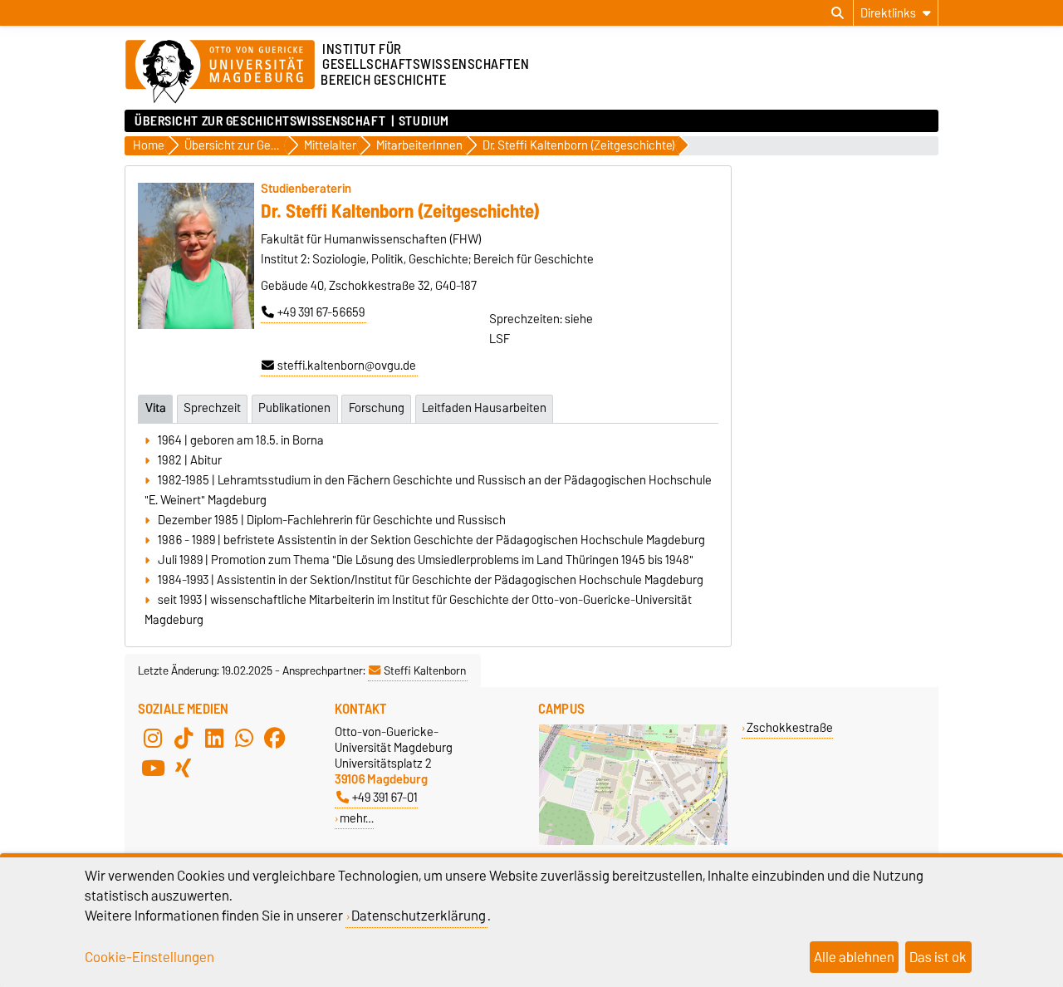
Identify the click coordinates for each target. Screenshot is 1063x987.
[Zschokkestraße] (633, 841)
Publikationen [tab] (294, 408)
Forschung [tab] (376, 408)
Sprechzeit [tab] (212, 408)
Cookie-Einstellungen (149, 957)
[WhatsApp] (244, 739)
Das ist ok (938, 957)
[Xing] (183, 768)
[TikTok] (183, 739)
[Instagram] (153, 739)
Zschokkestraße (790, 727)
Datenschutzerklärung (418, 915)
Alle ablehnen (854, 957)
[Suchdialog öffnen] (837, 13)
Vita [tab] (155, 408)
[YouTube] (153, 768)
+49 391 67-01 (385, 797)
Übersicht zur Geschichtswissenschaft (260, 121)
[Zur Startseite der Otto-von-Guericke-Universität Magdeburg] (220, 72)
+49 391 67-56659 (321, 312)
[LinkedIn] (214, 739)
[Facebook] (275, 739)
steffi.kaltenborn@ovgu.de (346, 366)
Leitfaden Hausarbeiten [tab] (484, 408)
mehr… (357, 818)
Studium (424, 121)
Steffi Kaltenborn (425, 670)
